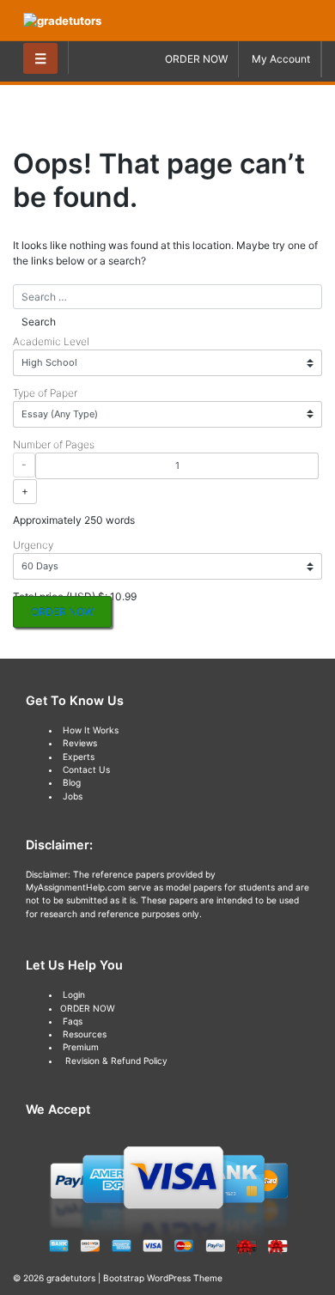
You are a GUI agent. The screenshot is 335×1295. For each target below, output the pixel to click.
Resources (85, 1034)
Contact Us (86, 769)
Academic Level (51, 341)
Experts (78, 756)
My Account (281, 58)
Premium (81, 1047)
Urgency (33, 544)
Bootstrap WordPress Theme (162, 1278)
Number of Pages (53, 444)
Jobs (72, 796)
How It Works (91, 730)
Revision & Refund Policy (116, 1060)
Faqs (72, 1021)
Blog (72, 782)
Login (74, 994)
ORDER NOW (196, 58)
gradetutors (70, 1278)
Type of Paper (45, 392)
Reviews (80, 743)
